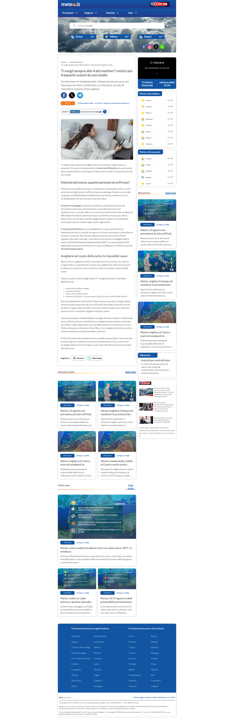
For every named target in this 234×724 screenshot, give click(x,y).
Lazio (96, 664)
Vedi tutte (131, 487)
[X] (156, 46)
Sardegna (98, 686)
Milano (154, 641)
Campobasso (135, 675)
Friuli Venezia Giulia (80, 658)
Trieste (132, 653)
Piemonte (76, 636)
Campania (76, 669)
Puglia (97, 675)
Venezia (154, 647)
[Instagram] (149, 46)
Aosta (153, 636)
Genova (132, 641)
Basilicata (76, 680)
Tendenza (67, 542)
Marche (97, 653)
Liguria (74, 641)
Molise (74, 675)
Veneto (97, 647)
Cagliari (155, 686)
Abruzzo (98, 669)
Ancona (132, 658)
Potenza (132, 680)
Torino (132, 636)
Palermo (132, 686)
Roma (153, 664)
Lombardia (99, 641)
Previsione (67, 405)
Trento (132, 647)
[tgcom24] (159, 4)
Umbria (74, 664)
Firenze (154, 658)
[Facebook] (143, 46)
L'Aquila (154, 669)
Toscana (97, 658)
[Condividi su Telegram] (80, 97)
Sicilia (74, 686)
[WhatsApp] (162, 46)
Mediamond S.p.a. (78, 712)
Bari (153, 675)
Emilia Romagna (78, 653)
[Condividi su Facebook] (64, 97)
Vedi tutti (130, 372)
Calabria (98, 680)
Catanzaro (156, 680)
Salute (68, 103)
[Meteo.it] (71, 4)
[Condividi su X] (72, 97)
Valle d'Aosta (100, 636)
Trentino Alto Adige (80, 647)
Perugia (132, 664)
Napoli (132, 669)
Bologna (155, 653)
